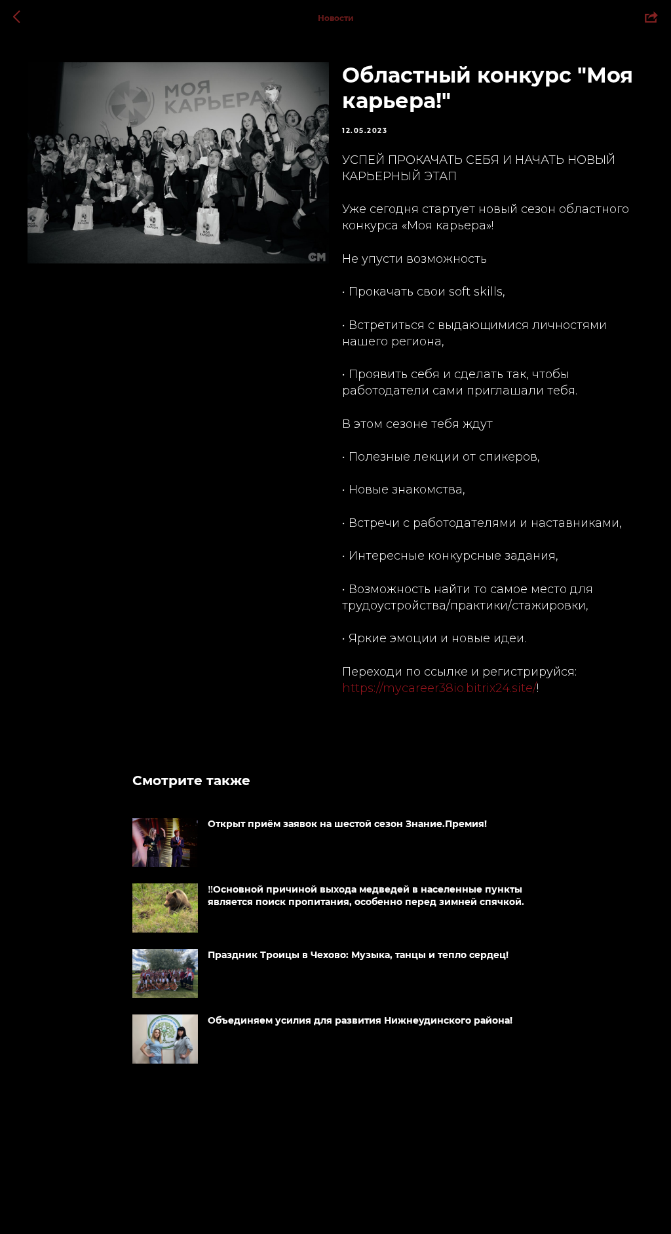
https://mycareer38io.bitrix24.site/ (439, 688)
